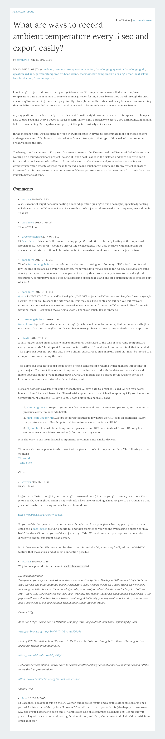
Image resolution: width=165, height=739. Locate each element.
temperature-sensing (111, 73)
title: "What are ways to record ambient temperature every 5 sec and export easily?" (123, 20)
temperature (63, 69)
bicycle (17, 78)
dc (143, 69)
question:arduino (23, 73)
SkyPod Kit (33, 428)
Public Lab (18, 11)
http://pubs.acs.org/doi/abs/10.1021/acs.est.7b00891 (50, 631)
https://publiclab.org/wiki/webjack (40, 514)
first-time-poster (45, 78)
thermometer (88, 73)
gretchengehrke (32, 236)
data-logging (104, 69)
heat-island (71, 73)
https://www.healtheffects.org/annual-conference (49, 679)
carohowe (22, 59)
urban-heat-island (137, 73)
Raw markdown (142, 20)
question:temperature (49, 73)
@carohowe (29, 241)
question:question (83, 69)
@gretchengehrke (39, 264)
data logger (40, 528)
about (30, 11)
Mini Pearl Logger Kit (40, 417)
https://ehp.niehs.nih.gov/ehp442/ (39, 655)
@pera (22, 296)
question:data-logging (127, 69)
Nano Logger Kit (37, 407)
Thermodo (24, 458)
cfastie (26, 338)
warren (26, 199)
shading (27, 78)
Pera (25, 698)
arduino (48, 69)
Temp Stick (25, 462)
